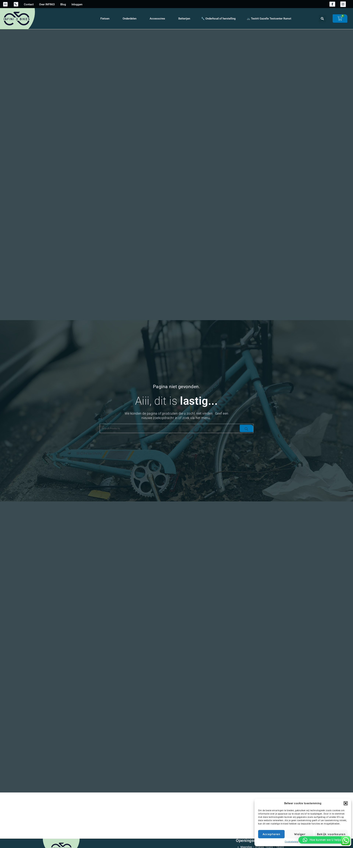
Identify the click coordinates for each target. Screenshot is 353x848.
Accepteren (271, 834)
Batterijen (184, 18)
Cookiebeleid (292, 841)
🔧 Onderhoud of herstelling (218, 18)
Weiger (299, 834)
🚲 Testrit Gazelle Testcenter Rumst (269, 18)
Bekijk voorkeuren (331, 834)
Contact (29, 4)
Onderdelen (129, 18)
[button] (345, 803)
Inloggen (77, 4)
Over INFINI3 (47, 4)
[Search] (246, 428)
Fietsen (104, 18)
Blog (63, 4)
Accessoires (157, 18)
